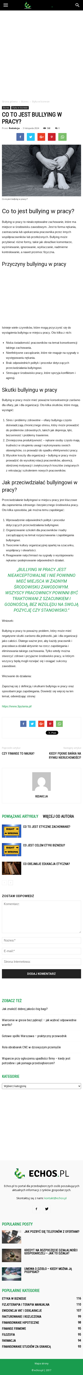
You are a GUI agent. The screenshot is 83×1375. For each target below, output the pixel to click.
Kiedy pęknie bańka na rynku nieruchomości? (65, 755)
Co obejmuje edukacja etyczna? (46, 864)
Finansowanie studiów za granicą (26, 1346)
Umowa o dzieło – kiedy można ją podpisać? (48, 1270)
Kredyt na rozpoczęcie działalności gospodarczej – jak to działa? (50, 1251)
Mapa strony (41, 1363)
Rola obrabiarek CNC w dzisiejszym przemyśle (31, 1047)
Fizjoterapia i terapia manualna (25, 1304)
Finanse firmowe (14, 1328)
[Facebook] (36, 1209)
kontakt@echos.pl (55, 1198)
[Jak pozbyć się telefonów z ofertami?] (11, 1237)
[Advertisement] (41, 54)
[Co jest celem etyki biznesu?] (11, 849)
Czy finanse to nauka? (18, 753)
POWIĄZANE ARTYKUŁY (20, 816)
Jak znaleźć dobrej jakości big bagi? (25, 1009)
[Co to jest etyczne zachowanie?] (11, 831)
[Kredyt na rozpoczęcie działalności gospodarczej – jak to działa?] (11, 1255)
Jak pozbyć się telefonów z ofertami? (51, 1231)
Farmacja (9, 1340)
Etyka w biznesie (20, 107)
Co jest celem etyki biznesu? (44, 845)
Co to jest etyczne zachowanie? (46, 827)
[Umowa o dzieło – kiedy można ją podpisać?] (11, 1274)
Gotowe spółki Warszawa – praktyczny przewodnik (34, 1036)
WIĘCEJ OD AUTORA (58, 816)
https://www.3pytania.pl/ (17, 706)
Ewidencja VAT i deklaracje (22, 1310)
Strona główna (10, 101)
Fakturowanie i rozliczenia (21, 1316)
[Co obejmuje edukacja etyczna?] (11, 868)
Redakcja (14, 128)
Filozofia (8, 1334)
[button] (77, 5)
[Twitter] (47, 1209)
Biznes (6, 107)
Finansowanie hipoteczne (20, 1322)
